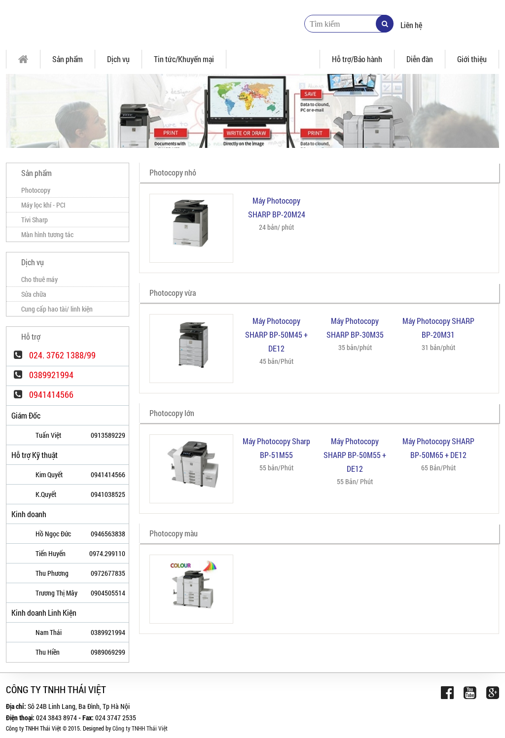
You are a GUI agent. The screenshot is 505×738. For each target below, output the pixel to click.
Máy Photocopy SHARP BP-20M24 (276, 207)
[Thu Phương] (16, 573)
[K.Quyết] (16, 495)
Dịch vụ (118, 59)
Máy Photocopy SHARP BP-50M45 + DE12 (276, 334)
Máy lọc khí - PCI (43, 205)
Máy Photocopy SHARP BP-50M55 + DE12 (355, 455)
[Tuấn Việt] (16, 435)
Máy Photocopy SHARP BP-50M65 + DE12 (438, 448)
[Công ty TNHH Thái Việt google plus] (492, 692)
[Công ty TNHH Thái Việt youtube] (470, 692)
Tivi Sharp (34, 219)
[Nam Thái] (16, 633)
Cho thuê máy (39, 279)
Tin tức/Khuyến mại (184, 59)
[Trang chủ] (23, 59)
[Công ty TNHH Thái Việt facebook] (447, 692)
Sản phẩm (67, 59)
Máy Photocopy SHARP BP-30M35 (355, 328)
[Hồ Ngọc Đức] (16, 534)
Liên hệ (411, 25)
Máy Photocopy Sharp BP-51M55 (276, 448)
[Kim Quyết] (16, 475)
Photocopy (35, 190)
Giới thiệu (472, 59)
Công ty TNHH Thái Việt (140, 728)
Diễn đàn (419, 59)
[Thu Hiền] (16, 652)
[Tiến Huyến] (16, 554)
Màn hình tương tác (47, 234)
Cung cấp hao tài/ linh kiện (57, 309)
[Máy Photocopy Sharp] (129, 24)
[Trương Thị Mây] (16, 593)
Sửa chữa (33, 294)
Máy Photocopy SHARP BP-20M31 (438, 328)
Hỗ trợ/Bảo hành (357, 59)
